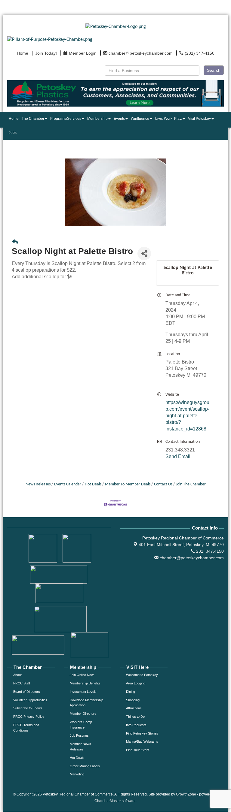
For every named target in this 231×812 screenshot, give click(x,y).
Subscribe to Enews (27, 708)
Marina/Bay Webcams (142, 741)
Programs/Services (65, 118)
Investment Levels (83, 691)
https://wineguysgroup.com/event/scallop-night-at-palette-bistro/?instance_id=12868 (187, 415)
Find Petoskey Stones (142, 733)
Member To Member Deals (127, 484)
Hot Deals (93, 484)
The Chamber (33, 118)
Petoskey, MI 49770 (181, 544)
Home (14, 118)
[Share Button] (144, 253)
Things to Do (135, 716)
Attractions (134, 708)
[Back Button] (15, 243)
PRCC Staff (21, 683)
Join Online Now (82, 675)
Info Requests (136, 725)
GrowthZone (186, 794)
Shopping (133, 700)
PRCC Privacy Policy (28, 716)
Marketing (77, 774)
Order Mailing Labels (85, 766)
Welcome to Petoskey (142, 675)
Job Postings (79, 735)
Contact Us (163, 484)
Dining (130, 691)
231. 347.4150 (209, 551)
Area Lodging (135, 683)
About (17, 675)
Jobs (13, 133)
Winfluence (140, 118)
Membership (97, 118)
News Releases (38, 484)
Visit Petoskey (199, 118)
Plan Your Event (137, 750)
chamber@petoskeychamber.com (191, 557)
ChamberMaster (107, 801)
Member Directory (83, 713)
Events (119, 118)
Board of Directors (26, 691)
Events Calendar (67, 484)
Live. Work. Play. (168, 118)
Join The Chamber (191, 484)
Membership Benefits (85, 683)
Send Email (177, 456)
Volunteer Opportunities (30, 700)
